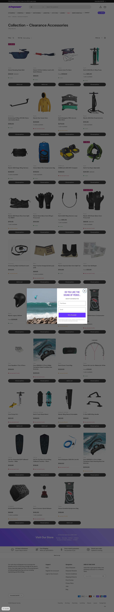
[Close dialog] (85, 291)
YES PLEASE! (72, 315)
